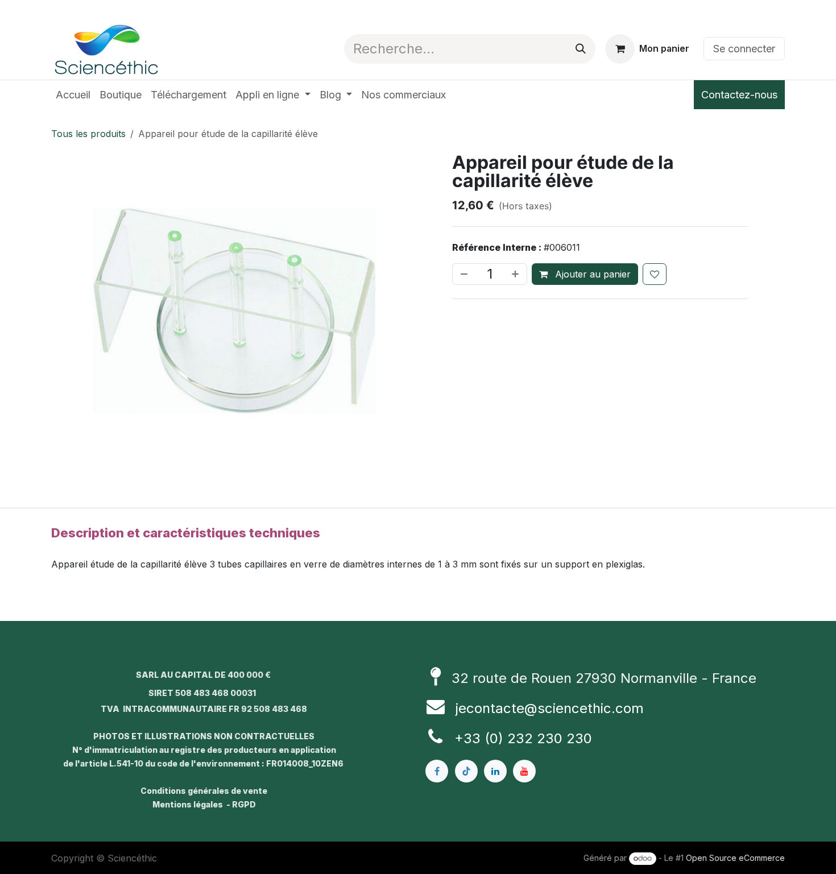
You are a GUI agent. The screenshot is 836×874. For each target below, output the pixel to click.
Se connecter (744, 49)
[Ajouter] (516, 274)
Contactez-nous (739, 95)
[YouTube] (524, 771)
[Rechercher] (580, 49)
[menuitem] (73, 94)
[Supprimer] (463, 274)
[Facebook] (436, 771)
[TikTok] (466, 771)
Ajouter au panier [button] (591, 274)
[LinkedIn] (495, 771)
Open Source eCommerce (735, 858)
